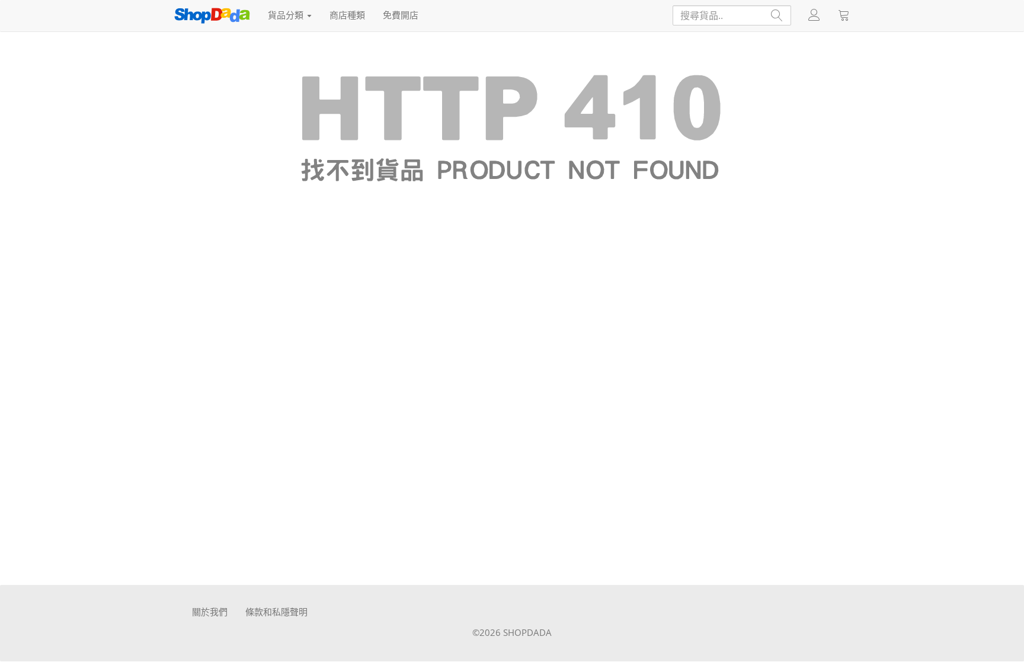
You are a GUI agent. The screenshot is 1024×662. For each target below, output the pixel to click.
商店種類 (347, 15)
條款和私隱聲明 (276, 612)
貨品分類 (287, 15)
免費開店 (400, 15)
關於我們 (210, 612)
